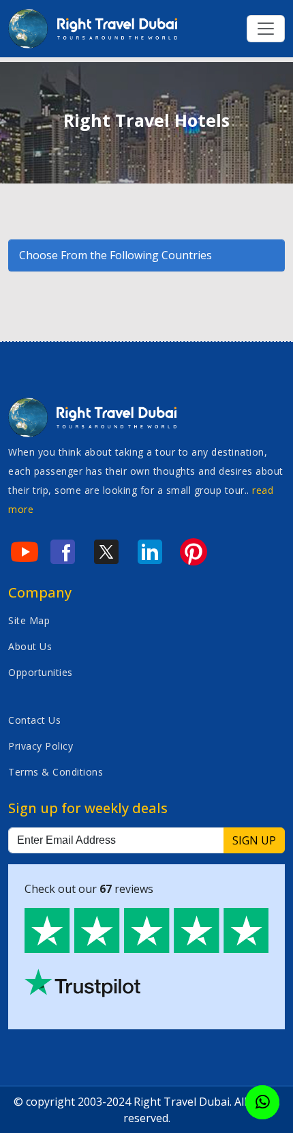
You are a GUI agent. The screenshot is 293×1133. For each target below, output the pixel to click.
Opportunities (40, 672)
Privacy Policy (40, 745)
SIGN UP (254, 840)
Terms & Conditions (55, 771)
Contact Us (34, 719)
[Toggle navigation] (266, 28)
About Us (30, 646)
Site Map (29, 620)
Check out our (89, 888)
